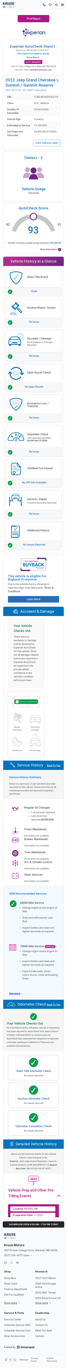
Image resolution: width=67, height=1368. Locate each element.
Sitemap (24, 1359)
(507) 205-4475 (13, 1255)
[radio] (6, 1360)
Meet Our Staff (43, 1330)
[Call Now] (44, 5)
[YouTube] (17, 1262)
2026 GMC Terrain (45, 1292)
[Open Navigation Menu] (62, 5)
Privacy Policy (34, 1359)
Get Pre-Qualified (14, 1294)
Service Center (12, 1319)
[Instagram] (11, 1262)
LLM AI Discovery (52, 1359)
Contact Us (41, 1324)
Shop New (10, 1278)
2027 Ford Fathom (45, 1278)
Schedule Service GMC (17, 1324)
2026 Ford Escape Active (45, 1285)
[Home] (9, 5)
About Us (40, 1319)
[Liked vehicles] (50, 5)
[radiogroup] (10, 1360)
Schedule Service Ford (17, 1330)
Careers (39, 1336)
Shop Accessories (14, 1336)
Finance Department (15, 1289)
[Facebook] (5, 1262)
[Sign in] (56, 5)
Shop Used (10, 1283)
